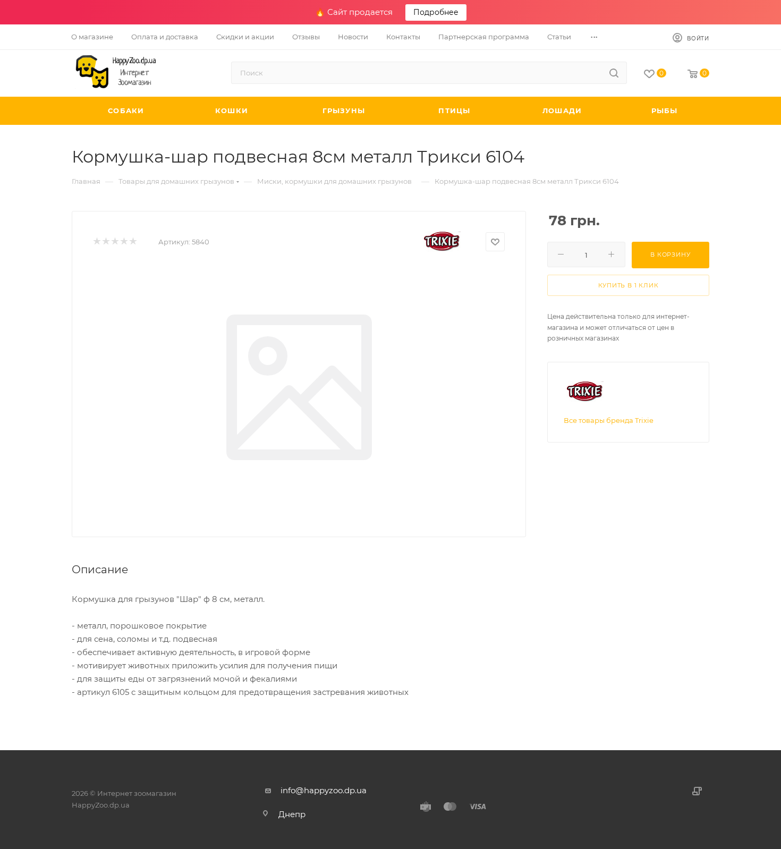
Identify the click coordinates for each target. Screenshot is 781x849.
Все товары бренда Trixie (608, 420)
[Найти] (614, 73)
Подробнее (436, 12)
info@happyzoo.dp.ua (324, 790)
